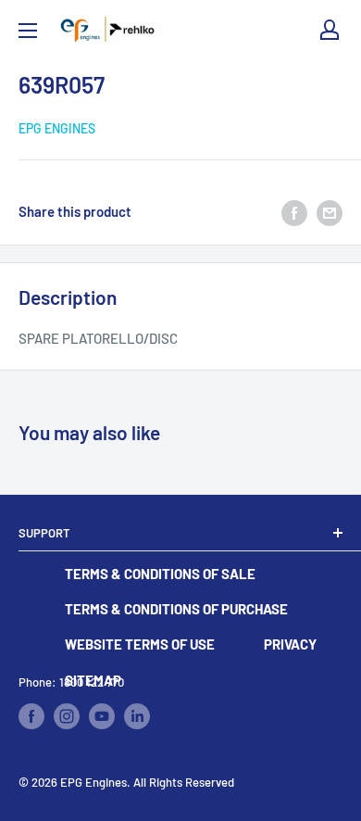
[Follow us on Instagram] (67, 716)
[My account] (329, 29)
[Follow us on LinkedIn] (137, 716)
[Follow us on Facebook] (31, 716)
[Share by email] (329, 211)
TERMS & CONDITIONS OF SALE (160, 573)
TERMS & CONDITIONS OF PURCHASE (176, 608)
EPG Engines (57, 128)
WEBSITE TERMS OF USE (140, 644)
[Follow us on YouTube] (102, 716)
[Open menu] (28, 30)
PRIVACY (290, 644)
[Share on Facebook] (294, 211)
